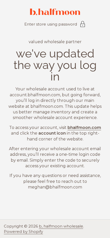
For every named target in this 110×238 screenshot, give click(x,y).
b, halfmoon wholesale (61, 226)
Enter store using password (50, 24)
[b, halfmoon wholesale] (55, 12)
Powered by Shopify (23, 231)
